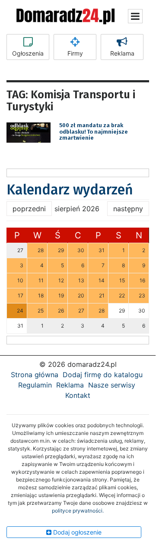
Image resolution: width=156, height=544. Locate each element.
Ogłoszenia (28, 53)
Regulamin (35, 385)
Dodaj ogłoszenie (76, 532)
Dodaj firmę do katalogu (103, 374)
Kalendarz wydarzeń (69, 189)
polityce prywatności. (78, 510)
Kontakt (77, 395)
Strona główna (34, 374)
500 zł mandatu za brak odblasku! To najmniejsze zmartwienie (93, 131)
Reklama (122, 53)
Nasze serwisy (111, 385)
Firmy (75, 53)
